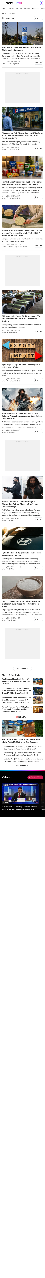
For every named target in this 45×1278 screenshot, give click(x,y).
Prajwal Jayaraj (12, 332)
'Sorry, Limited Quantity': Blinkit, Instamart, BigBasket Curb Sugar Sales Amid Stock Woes (22, 604)
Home (4, 13)
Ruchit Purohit (22, 246)
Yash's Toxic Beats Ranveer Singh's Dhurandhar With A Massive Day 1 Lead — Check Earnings (21, 504)
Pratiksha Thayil (12, 246)
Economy (35, 8)
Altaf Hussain (11, 620)
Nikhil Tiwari (11, 569)
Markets (19, 8)
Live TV (5, 8)
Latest (11, 8)
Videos (6, 777)
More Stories (21, 668)
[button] (22, 747)
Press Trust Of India (14, 198)
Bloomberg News (13, 63)
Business (27, 8)
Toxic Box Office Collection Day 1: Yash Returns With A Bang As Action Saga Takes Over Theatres (22, 416)
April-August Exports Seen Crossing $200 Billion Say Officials (21, 366)
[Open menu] (3, 3)
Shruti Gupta (11, 432)
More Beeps (21, 765)
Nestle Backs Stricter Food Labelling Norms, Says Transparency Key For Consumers (22, 183)
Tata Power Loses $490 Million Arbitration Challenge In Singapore (21, 48)
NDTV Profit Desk (13, 149)
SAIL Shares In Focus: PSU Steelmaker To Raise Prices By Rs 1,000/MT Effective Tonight (21, 318)
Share (37, 18)
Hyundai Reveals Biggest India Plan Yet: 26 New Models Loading (21, 554)
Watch (35, 777)
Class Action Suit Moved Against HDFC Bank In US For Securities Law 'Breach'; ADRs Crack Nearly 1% (22, 135)
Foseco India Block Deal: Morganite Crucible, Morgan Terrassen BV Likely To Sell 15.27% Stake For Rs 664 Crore (22, 233)
